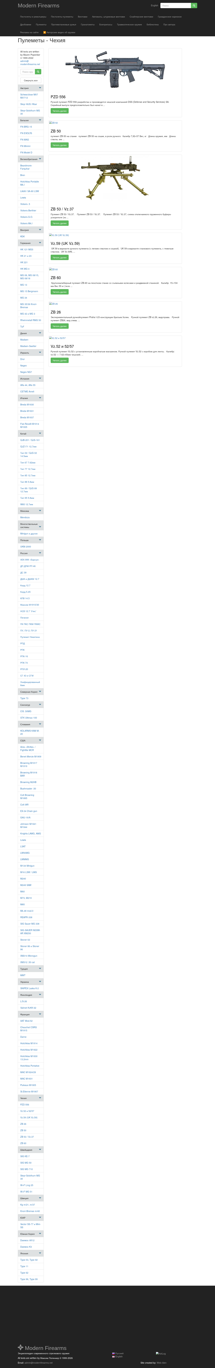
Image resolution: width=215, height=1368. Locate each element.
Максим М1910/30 (29, 604)
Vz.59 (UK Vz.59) (28, 1117)
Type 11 (24, 1266)
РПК (22, 649)
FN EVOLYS (26, 133)
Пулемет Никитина (30, 636)
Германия (25, 242)
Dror (22, 359)
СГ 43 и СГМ (27, 675)
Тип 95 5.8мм (27, 497)
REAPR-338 (26, 917)
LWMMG (24, 859)
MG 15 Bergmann (29, 291)
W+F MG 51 (26, 1191)
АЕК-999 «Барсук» (29, 559)
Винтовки (82, 16)
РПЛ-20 (24, 669)
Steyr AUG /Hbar (28, 104)
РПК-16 (24, 656)
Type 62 (24, 1272)
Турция (24, 968)
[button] (40, 88)
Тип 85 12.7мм (27, 475)
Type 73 (24, 698)
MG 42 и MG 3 (27, 313)
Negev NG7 (26, 372)
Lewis (23, 197)
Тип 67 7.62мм (27, 462)
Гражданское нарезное (170, 16)
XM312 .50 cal (27, 962)
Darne (23, 1036)
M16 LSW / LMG (28, 872)
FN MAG (24, 139)
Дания (23, 333)
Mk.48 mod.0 (26, 910)
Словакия (25, 724)
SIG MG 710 (26, 1169)
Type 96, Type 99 (29, 1279)
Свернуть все (31, 80)
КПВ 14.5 (25, 598)
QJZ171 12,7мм (28, 446)
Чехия (23, 1098)
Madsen (24, 339)
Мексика (24, 510)
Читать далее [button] (60, 110)
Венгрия (24, 229)
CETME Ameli (27, 391)
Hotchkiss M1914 (28, 1043)
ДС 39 (23, 572)
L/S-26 (23, 1001)
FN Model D (26, 152)
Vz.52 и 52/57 (27, 1111)
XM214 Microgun (28, 955)
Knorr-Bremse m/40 (30, 1211)
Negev (23, 365)
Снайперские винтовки (141, 16)
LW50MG (25, 852)
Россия (24, 553)
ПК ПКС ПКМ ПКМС (30, 624)
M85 (22, 904)
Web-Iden (162, 1362)
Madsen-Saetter (28, 346)
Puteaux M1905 (28, 1085)
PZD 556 (24, 1104)
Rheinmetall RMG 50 (30, 320)
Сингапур (25, 704)
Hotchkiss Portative (29, 1065)
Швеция (24, 1198)
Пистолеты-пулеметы (62, 16)
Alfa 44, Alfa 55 (27, 385)
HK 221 (24, 262)
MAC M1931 (26, 1078)
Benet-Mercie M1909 (30, 756)
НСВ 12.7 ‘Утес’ (28, 611)
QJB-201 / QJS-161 (30, 440)
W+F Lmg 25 (26, 1185)
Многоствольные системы (29, 525)
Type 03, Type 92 (29, 1259)
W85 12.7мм (26, 504)
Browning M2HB (28, 782)
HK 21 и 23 (25, 255)
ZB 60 (23, 1143)
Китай (23, 433)
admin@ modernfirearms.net (30, 62)
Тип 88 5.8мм (27, 481)
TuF (22, 326)
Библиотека (153, 24)
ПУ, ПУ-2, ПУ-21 (28, 630)
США (22, 740)
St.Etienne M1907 (29, 1091)
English (154, 5)
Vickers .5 (25, 204)
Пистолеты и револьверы (33, 16)
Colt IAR (24, 804)
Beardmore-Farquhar (26, 167)
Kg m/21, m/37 (27, 1204)
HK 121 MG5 (26, 249)
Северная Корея (28, 691)
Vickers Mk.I (26, 223)
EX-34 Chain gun (28, 811)
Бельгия (24, 120)
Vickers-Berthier (28, 210)
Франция (25, 1014)
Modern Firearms (38, 5)
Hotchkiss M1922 (28, 1049)
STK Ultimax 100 (28, 717)
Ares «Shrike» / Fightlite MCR (28, 748)
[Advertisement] (46, 1316)
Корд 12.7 (25, 585)
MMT (22, 975)
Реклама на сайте (29, 32)
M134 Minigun (27, 865)
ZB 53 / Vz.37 (27, 1136)
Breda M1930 (27, 404)
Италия (24, 398)
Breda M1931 (27, 410)
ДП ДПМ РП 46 (28, 566)
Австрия (24, 88)
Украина (24, 981)
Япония (24, 1253)
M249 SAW (25, 885)
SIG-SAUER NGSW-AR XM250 (30, 931)
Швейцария (26, 1149)
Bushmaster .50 (28, 788)
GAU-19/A (25, 817)
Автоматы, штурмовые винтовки (108, 16)
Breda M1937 (27, 417)
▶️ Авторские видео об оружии (59, 32)
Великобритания (28, 159)
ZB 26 (23, 1123)
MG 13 (23, 284)
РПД (22, 643)
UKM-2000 (25, 546)
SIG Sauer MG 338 (29, 923)
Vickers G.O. (26, 216)
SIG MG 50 (25, 1162)
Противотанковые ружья (63, 24)
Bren (22, 175)
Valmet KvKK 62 (28, 1007)
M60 (22, 891)
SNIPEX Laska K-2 (29, 988)
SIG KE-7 (25, 1156)
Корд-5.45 (25, 591)
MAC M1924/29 (28, 1072)
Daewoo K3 (26, 1246)
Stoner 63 (25, 939)
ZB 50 (23, 1130)
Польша (24, 540)
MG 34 (23, 297)
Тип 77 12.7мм (27, 468)
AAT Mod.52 (26, 1020)
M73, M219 (26, 897)
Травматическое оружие (129, 24)
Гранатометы (88, 24)
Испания (24, 378)
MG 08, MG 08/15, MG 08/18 (29, 277)
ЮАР (22, 1217)
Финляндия (26, 994)
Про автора (169, 24)
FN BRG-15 (26, 126)
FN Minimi (25, 146)
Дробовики (25, 24)
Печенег (24, 617)
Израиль (24, 352)
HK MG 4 (24, 268)
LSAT (23, 846)
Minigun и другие (29, 533)
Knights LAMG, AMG (30, 833)
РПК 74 (24, 662)
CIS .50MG (25, 711)
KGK (22, 236)
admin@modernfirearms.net (39, 1362)
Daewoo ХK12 (27, 1240)
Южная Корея (27, 1233)
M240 (23, 878)
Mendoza (25, 517)
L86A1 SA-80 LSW (29, 191)
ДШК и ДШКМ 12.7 (29, 578)
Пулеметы (41, 24)
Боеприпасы (105, 24)
